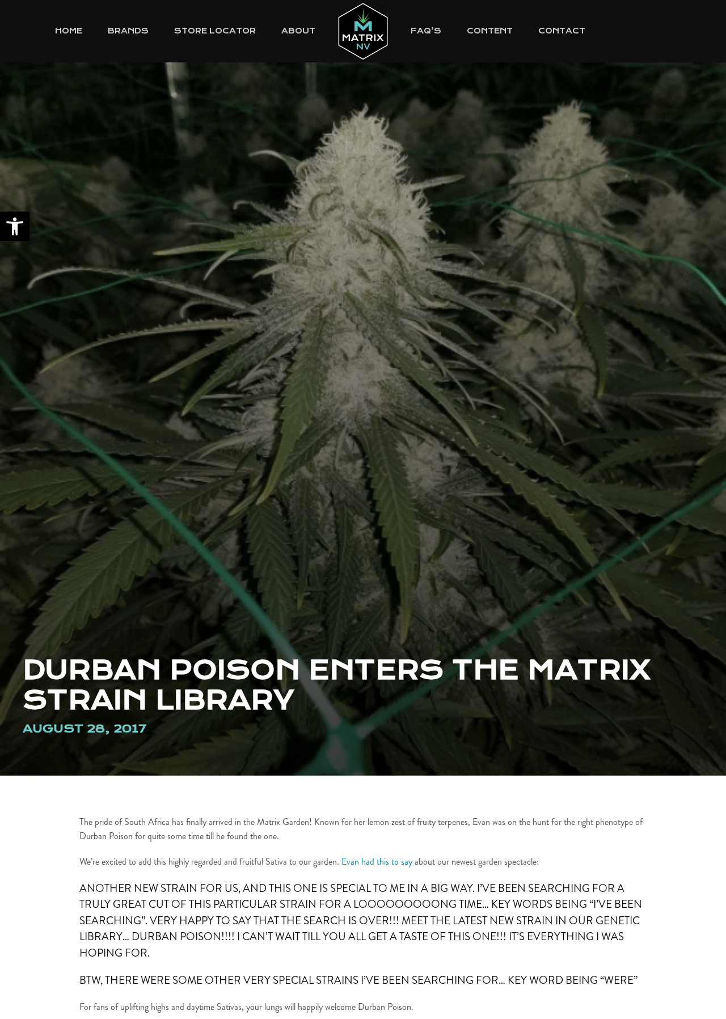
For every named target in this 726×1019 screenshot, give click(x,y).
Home (68, 31)
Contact (561, 31)
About (298, 31)
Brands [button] (128, 31)
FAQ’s (426, 31)
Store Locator (215, 31)
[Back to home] (363, 31)
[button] (14, 226)
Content (490, 31)
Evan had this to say (376, 861)
